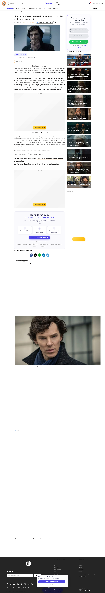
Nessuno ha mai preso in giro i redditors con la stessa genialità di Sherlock (34, 538)
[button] (13, 8)
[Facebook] (90, 8)
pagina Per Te (34, 57)
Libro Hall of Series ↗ (83, 573)
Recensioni (56, 567)
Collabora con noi (40, 588)
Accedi (101, 3)
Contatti (15, 588)
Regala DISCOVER (82, 576)
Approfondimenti (57, 569)
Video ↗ (80, 571)
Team (33, 588)
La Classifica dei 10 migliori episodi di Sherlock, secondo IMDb (31, 263)
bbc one (19, 250)
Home (15, 11)
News (55, 565)
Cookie (25, 588)
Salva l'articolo (18, 61)
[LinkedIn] (43, 255)
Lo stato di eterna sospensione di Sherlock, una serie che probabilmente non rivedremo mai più (40, 366)
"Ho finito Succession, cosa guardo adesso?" (78, 30)
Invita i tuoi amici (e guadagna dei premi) (87, 574)
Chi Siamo (9, 588)
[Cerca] (22, 3)
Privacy (20, 588)
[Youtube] (14, 584)
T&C (29, 588)
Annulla (51, 584)
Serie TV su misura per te (29, 8)
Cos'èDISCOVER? (56, 3)
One (27, 250)
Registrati (95, 3)
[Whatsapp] (98, 8)
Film (55, 571)
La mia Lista (42, 8)
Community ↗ (81, 569)
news (23, 250)
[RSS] (32, 584)
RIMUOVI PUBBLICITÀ (39, 127)
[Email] (47, 255)
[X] (35, 255)
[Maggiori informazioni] (55, 22)
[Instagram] (92, 8)
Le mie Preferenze (53, 8)
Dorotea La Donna (29, 22)
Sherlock (20, 11)
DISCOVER (49, 3)
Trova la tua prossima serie (39, 237)
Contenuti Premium (58, 563)
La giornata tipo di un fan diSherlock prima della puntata (37, 164)
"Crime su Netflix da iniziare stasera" (76, 36)
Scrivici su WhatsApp (79, 42)
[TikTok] (96, 8)
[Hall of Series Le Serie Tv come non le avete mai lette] (4, 3)
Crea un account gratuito (52, 581)
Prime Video (56, 574)
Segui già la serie (21, 54)
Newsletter (81, 567)
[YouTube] (94, 8)
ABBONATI (81, 565)
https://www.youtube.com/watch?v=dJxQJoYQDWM (28, 154)
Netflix (55, 573)
